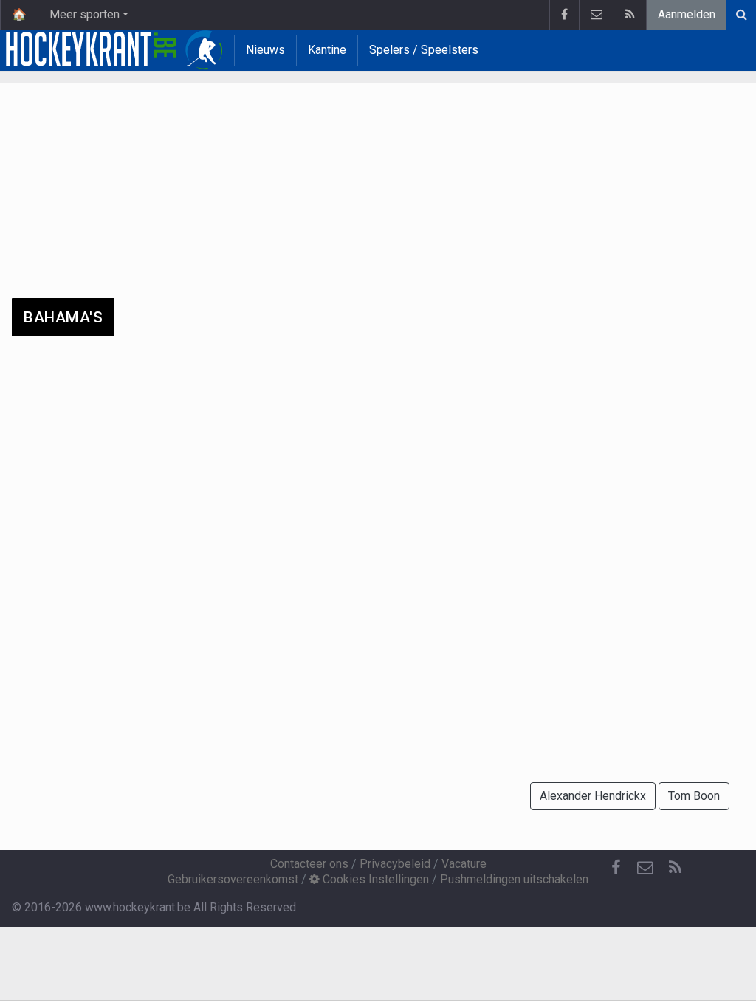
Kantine (327, 50)
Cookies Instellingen (374, 879)
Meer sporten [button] (84, 14)
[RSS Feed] (630, 15)
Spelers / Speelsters (423, 50)
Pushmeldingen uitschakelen (514, 879)
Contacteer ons (309, 864)
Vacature (464, 864)
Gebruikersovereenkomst (233, 879)
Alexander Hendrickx (593, 796)
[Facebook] (564, 15)
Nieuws (265, 50)
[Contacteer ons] (596, 15)
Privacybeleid (395, 864)
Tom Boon (694, 796)
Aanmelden (686, 14)
